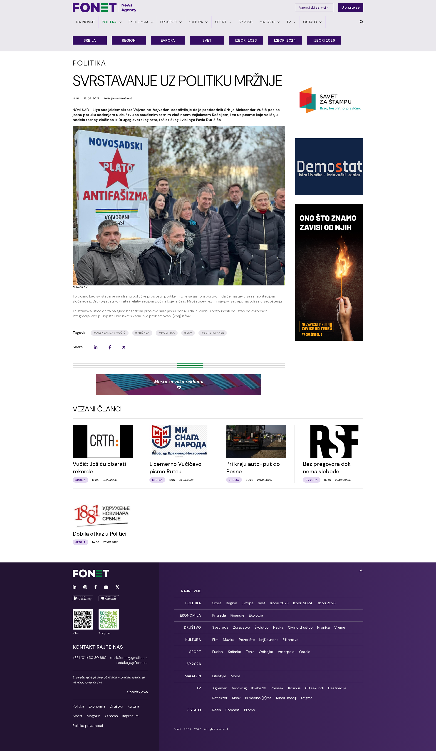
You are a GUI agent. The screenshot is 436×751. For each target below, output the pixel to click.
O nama (111, 715)
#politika (167, 333)
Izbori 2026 (324, 40)
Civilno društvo (300, 627)
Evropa (168, 40)
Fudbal (217, 651)
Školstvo (262, 627)
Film (215, 639)
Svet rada (220, 627)
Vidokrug (239, 688)
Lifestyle (219, 676)
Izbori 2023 (246, 40)
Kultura (133, 706)
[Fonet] (105, 7)
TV (198, 688)
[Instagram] (85, 587)
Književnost (268, 639)
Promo (249, 710)
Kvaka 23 (258, 688)
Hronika (323, 627)
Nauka (278, 627)
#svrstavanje (212, 333)
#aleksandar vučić (110, 333)
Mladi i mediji (286, 698)
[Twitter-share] (124, 347)
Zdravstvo (241, 627)
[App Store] (109, 598)
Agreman (219, 688)
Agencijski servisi (312, 7)
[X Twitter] (117, 587)
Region (129, 40)
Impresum (130, 715)
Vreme (339, 627)
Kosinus (294, 688)
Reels (216, 710)
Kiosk (236, 698)
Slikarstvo (290, 639)
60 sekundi (314, 688)
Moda (235, 676)
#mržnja (142, 333)
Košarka (234, 651)
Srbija (90, 40)
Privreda (219, 615)
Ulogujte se (351, 7)
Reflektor (220, 698)
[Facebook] (95, 587)
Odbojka (266, 651)
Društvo (116, 706)
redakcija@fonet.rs (132, 662)
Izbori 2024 (285, 40)
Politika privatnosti (88, 725)
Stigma (306, 698)
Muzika (228, 639)
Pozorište (247, 639)
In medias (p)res (258, 698)
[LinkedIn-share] (95, 347)
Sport (77, 715)
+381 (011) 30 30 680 (90, 657)
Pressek (277, 688)
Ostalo (304, 651)
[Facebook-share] (109, 347)
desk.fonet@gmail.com (129, 657)
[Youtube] (106, 587)
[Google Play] (83, 598)
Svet (206, 40)
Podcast (232, 710)
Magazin (93, 715)
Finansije (237, 615)
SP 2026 (193, 663)
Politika (78, 706)
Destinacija (337, 688)
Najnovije (191, 591)
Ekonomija (97, 706)
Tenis (250, 651)
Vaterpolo (286, 651)
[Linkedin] (74, 587)
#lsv (188, 333)
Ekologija (256, 615)
